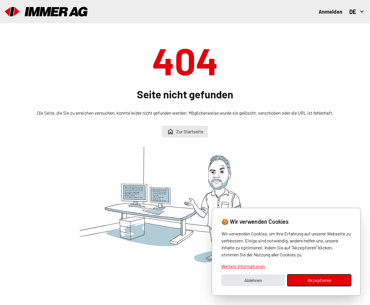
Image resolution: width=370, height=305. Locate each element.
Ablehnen (253, 280)
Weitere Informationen (243, 266)
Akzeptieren (319, 280)
